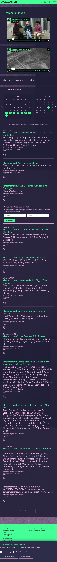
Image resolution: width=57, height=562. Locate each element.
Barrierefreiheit (45, 527)
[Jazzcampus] (9, 2)
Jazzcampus (24, 124)
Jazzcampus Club (33, 527)
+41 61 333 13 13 (7, 534)
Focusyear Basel (32, 529)
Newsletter (44, 529)
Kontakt (43, 2)
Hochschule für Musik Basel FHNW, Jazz (38, 124)
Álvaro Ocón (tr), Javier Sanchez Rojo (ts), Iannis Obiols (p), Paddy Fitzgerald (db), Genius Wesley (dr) (26, 341)
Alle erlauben (26, 556)
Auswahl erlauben (9, 556)
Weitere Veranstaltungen (27, 511)
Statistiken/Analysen (22, 552)
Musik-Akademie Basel (14, 124)
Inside (43, 530)
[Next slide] (55, 106)
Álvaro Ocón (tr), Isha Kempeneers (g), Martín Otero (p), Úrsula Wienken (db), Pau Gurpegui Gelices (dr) (25, 237)
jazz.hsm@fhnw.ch (7, 536)
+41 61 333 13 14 (7, 540)
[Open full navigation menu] (54, 2)
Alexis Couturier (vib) (13, 191)
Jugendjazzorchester (34, 530)
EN (49, 2)
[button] (28, 521)
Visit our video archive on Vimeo (20, 80)
